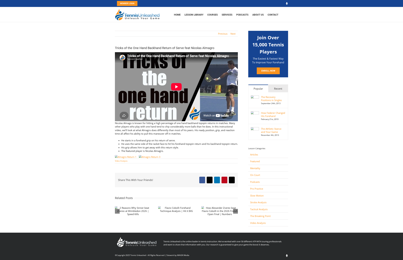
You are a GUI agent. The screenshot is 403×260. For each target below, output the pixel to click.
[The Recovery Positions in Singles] (255, 97)
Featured (255, 161)
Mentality (255, 168)
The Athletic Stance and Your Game (271, 130)
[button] (283, 14)
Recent (278, 88)
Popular (258, 88)
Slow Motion (257, 195)
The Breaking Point (260, 216)
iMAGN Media (183, 255)
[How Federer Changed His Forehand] (255, 113)
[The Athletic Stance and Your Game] (255, 128)
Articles (254, 154)
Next (233, 33)
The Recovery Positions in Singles (271, 98)
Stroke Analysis (258, 202)
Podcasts (255, 181)
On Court (255, 175)
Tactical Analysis (259, 209)
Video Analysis (121, 161)
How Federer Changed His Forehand (273, 114)
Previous (222, 33)
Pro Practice (256, 188)
